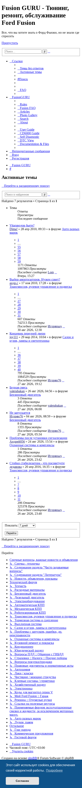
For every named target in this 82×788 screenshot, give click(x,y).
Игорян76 (54, 380)
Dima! (14, 229)
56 (19, 250)
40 (19, 369)
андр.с (14, 283)
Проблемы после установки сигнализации (38, 438)
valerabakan (17, 391)
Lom (51, 272)
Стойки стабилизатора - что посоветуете (37, 463)
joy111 (14, 337)
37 (19, 358)
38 (19, 362)
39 (19, 366)
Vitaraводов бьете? (22, 225)
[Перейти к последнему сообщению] (56, 272)
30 (19, 312)
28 (19, 304)
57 (19, 254)
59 (19, 261)
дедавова (16, 466)
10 (19, 495)
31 (19, 315)
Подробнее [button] (54, 770)
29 (19, 308)
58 (19, 258)
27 (19, 301)
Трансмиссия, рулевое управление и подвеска (41, 286)
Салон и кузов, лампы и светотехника (42, 338)
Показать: (12, 525)
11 (19, 499)
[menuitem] (31, 68)
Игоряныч (55, 326)
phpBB (32, 758)
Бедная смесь (18, 387)
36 (19, 355)
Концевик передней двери (27, 333)
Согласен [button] (22, 780)
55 (19, 247)
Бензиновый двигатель (25, 394)
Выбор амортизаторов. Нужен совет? (35, 279)
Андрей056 (17, 441)
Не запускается (20, 412)
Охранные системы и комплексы (32, 445)
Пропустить (10, 43)
